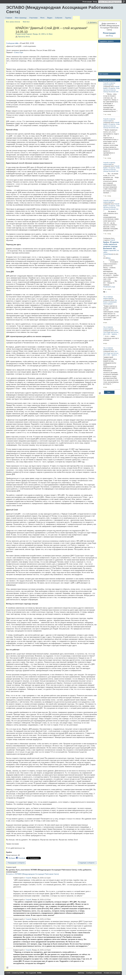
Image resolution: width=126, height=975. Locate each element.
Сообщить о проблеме (94, 973)
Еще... (109, 392)
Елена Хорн (18, 52)
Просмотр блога (24, 37)
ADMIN (21, 973)
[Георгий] (10, 33)
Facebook (21, 858)
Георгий (29, 34)
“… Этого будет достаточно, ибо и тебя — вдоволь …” (111, 332)
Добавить (93, 22)
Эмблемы (81, 973)
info (16, 43)
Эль (104, 296)
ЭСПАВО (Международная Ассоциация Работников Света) (59, 9)
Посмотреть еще (109, 287)
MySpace (12, 858)
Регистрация (87, 2)
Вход (95, 2)
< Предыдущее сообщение (16, 862)
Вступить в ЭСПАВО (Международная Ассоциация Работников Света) (32, 874)
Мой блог (26, 22)
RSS (7, 968)
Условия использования (112, 973)
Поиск (124, 1)
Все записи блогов (13, 22)
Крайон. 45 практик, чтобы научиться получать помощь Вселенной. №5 (111, 89)
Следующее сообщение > (87, 862)
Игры (109, 258)
